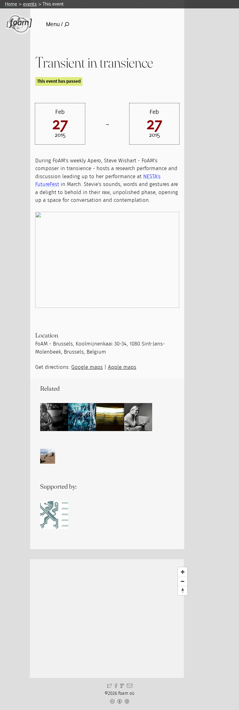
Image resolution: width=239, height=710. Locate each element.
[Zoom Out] (182, 581)
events (30, 4)
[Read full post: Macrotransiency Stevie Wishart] (54, 417)
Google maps (87, 367)
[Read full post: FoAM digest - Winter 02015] (82, 417)
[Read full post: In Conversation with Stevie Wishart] (138, 417)
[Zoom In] (182, 572)
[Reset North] (182, 590)
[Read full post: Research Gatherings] (110, 417)
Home (11, 4)
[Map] (112, 618)
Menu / (54, 24)
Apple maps (122, 367)
